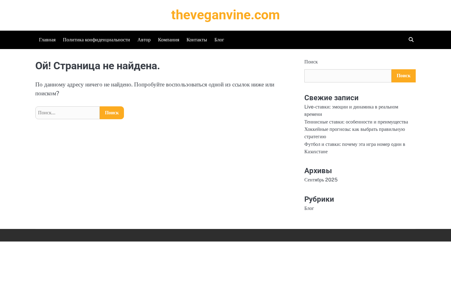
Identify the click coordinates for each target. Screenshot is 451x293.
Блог (219, 40)
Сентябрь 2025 (320, 180)
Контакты (197, 40)
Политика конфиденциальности (96, 40)
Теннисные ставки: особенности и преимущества (356, 122)
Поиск (311, 62)
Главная (47, 40)
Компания (168, 40)
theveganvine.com (225, 14)
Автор (144, 40)
